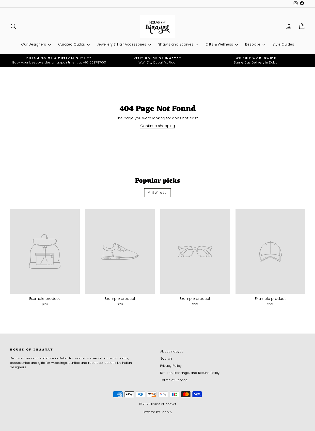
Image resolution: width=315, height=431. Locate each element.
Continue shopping (157, 125)
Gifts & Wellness (219, 44)
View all (157, 193)
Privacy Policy (171, 366)
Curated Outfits (72, 44)
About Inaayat (171, 351)
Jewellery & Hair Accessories (122, 44)
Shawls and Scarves (176, 44)
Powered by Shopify (157, 412)
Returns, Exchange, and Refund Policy (190, 373)
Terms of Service (174, 380)
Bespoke (253, 44)
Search (166, 358)
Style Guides (283, 44)
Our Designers (34, 44)
